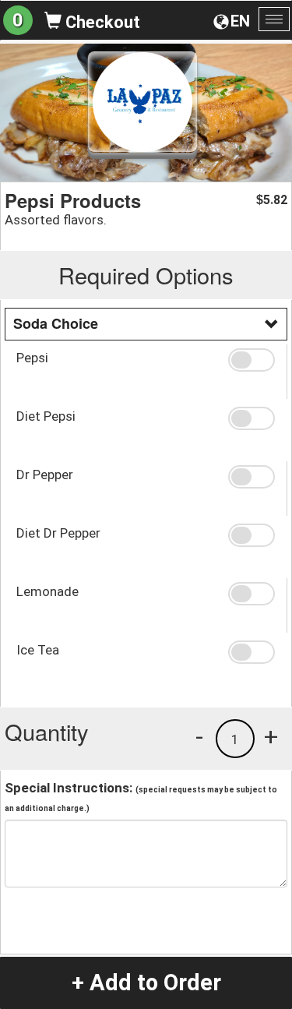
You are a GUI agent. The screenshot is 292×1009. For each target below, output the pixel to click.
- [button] (199, 736)
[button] (251, 360)
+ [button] (271, 736)
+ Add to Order (146, 982)
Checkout (101, 22)
